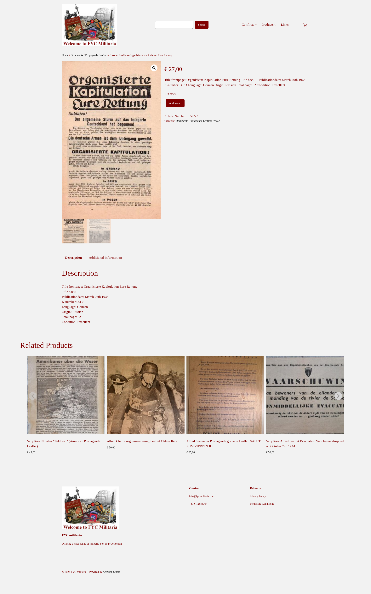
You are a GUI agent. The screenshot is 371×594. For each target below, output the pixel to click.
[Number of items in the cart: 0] (305, 25)
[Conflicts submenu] (256, 25)
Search (201, 24)
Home (65, 55)
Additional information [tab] (105, 257)
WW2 (216, 120)
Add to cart (175, 103)
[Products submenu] (275, 25)
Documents (77, 55)
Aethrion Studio (111, 571)
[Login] (295, 24)
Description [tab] (73, 257)
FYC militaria (72, 535)
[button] (154, 67)
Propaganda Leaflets (96, 55)
